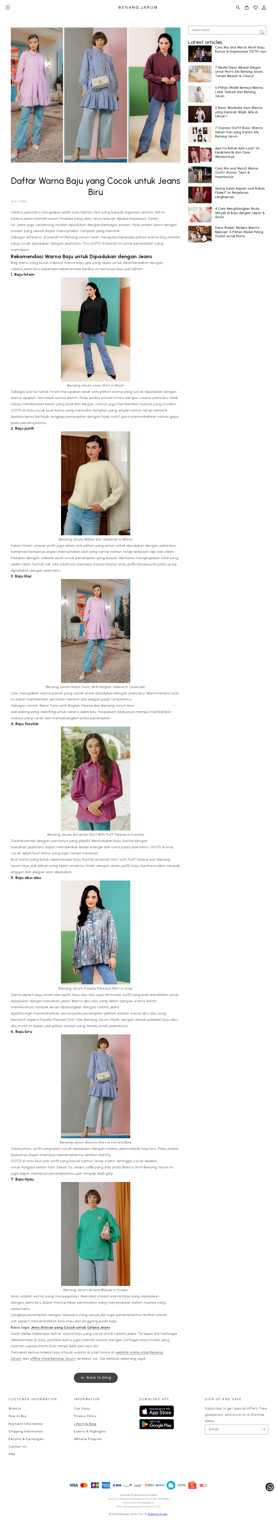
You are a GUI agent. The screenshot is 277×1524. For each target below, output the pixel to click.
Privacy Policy (85, 1416)
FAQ (12, 1454)
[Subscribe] (263, 1429)
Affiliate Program (88, 1439)
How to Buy (18, 1416)
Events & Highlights (90, 1431)
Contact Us (18, 1446)
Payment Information (26, 1424)
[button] (8, 7)
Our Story (82, 1408)
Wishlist (15, 1408)
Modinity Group (157, 1514)
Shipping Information (26, 1431)
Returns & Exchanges (26, 1439)
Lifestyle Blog (85, 1424)
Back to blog (99, 1377)
